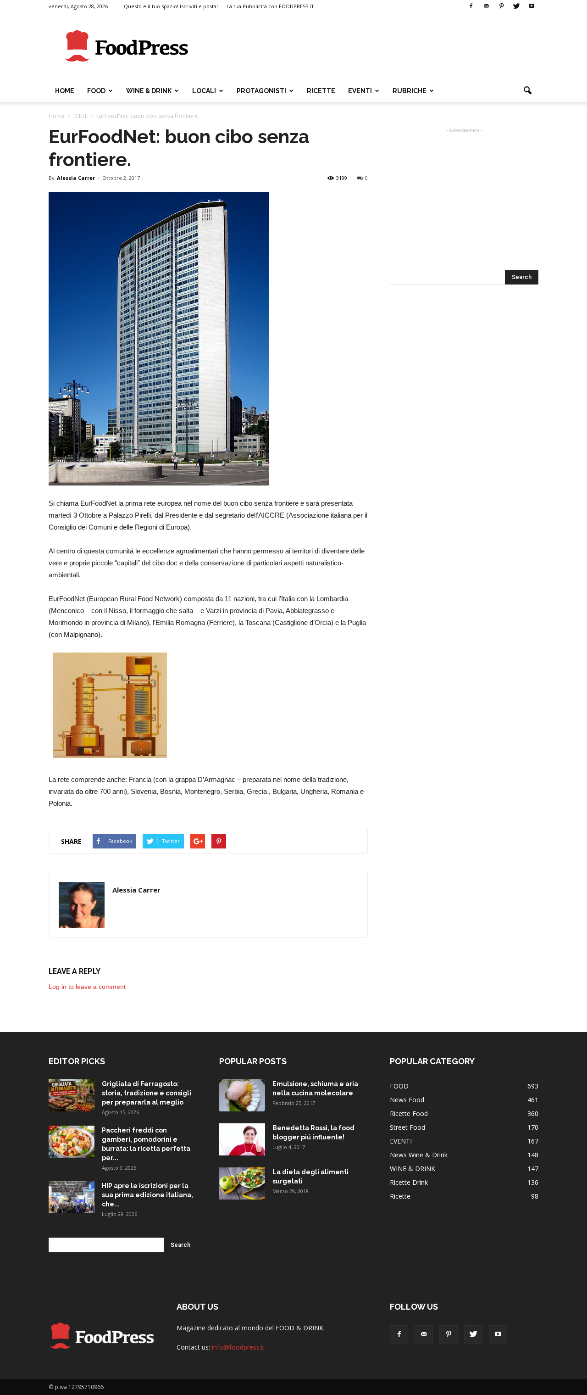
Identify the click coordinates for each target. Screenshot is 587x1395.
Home (64, 91)
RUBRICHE (409, 91)
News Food (407, 1099)
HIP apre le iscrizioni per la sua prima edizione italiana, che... (147, 1195)
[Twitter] (516, 6)
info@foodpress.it (238, 1347)
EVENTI (360, 91)
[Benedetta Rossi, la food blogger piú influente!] (242, 1139)
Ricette (400, 1196)
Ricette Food (409, 1113)
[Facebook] (471, 6)
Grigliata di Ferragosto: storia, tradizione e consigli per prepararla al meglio (146, 1093)
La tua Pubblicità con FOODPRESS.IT (270, 6)
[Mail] (486, 6)
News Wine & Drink (419, 1154)
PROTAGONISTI (261, 91)
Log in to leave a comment (87, 986)
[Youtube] (531, 6)
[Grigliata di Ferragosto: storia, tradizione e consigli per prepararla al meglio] (71, 1095)
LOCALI (204, 91)
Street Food (407, 1127)
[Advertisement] (371, 46)
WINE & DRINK (149, 91)
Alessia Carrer (76, 177)
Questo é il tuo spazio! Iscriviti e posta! (171, 6)
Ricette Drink (409, 1182)
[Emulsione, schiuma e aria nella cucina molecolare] (242, 1095)
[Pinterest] (501, 6)
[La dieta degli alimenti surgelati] (242, 1183)
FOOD (96, 91)
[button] (527, 91)
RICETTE (321, 91)
